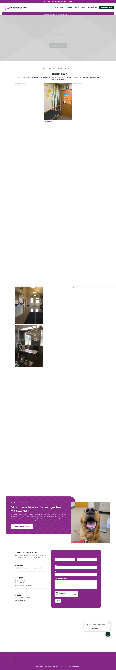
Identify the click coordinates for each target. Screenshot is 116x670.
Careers (69, 7)
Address (19, 565)
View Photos (58, 45)
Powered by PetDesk (74, 666)
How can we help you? (62, 578)
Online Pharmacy (93, 7)
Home (57, 7)
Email (57, 565)
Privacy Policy (62, 666)
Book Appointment (106, 7)
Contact (83, 7)
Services (76, 7)
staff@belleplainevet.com (24, 585)
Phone (56, 572)
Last (78, 562)
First (56, 562)
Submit (58, 601)
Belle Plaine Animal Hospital (41, 77)
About (62, 7)
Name (57, 557)
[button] (108, 634)
